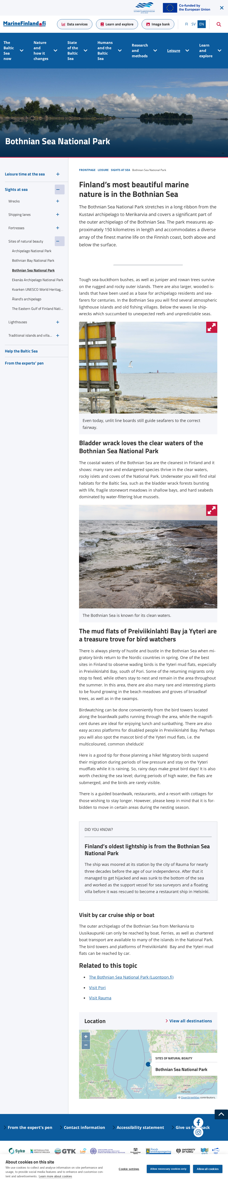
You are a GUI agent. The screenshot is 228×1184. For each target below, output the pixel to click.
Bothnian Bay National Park (33, 260)
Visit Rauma (100, 998)
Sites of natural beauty (25, 241)
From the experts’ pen (24, 363)
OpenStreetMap (190, 1097)
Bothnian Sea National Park (33, 270)
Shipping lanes (19, 214)
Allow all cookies (208, 1169)
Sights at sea (16, 189)
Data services (77, 24)
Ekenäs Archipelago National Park (37, 279)
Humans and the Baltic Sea (105, 50)
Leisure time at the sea (25, 174)
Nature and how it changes (41, 50)
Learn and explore (119, 24)
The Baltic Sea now (9, 50)
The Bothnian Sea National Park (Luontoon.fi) (131, 977)
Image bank (161, 24)
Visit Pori (97, 987)
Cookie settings (129, 1169)
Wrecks (14, 201)
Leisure (173, 50)
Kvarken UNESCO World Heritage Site (38, 289)
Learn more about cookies (55, 1176)
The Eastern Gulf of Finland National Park (38, 308)
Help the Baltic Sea (21, 351)
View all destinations (190, 1020)
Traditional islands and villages (30, 335)
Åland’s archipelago (26, 299)
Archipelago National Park (31, 250)
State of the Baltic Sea (72, 50)
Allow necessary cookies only (168, 1169)
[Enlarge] (211, 327)
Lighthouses (17, 322)
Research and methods (140, 50)
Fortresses (16, 228)
